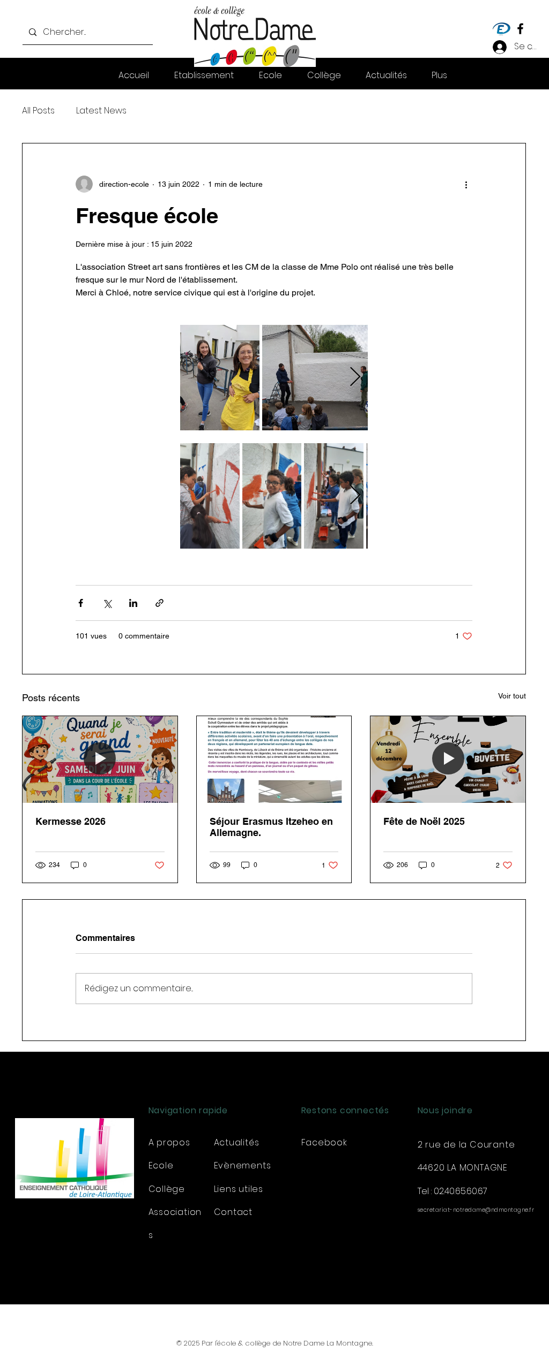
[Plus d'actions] (465, 184)
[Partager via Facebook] (81, 603)
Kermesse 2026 (70, 821)
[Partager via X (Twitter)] (107, 603)
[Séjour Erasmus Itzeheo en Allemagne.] (274, 759)
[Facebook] (520, 28)
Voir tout (512, 696)
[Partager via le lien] (159, 603)
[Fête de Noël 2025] (447, 759)
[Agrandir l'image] (219, 377)
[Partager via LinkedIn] (133, 603)
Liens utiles (239, 1189)
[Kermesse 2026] (100, 759)
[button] (439, 75)
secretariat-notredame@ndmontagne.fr (476, 1210)
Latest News (101, 111)
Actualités (236, 1142)
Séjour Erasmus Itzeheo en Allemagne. (271, 827)
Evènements (242, 1165)
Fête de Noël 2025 (424, 821)
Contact (233, 1212)
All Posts (38, 111)
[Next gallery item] (355, 377)
